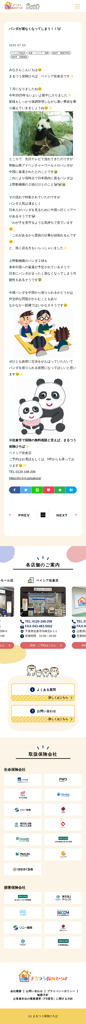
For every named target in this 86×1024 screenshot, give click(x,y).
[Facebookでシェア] (14, 489)
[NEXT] (62, 509)
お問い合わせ (52, 714)
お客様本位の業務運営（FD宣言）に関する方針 (43, 998)
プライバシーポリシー (61, 991)
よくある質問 (52, 693)
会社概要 (16, 991)
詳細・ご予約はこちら (43, 645)
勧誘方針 (43, 994)
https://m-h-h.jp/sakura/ (25, 478)
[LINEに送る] (37, 489)
